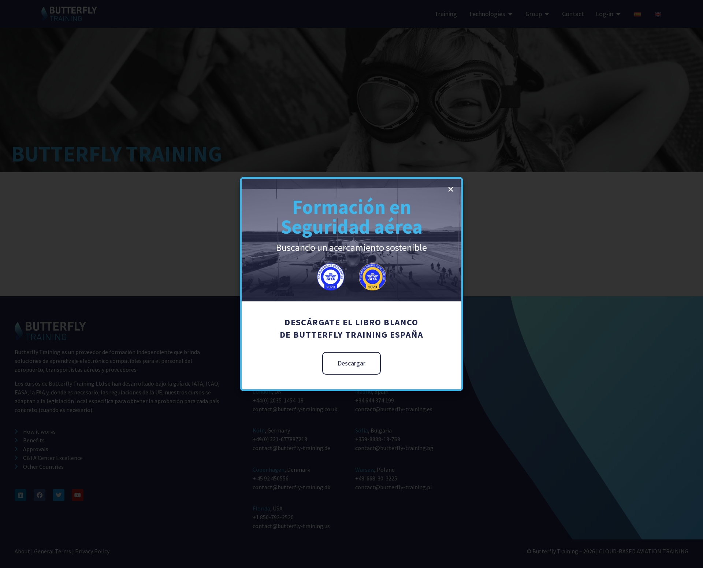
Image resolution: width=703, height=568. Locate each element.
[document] (351, 284)
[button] (450, 189)
